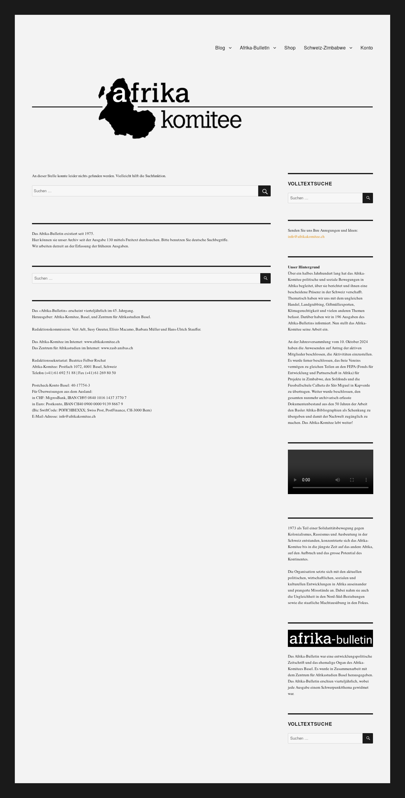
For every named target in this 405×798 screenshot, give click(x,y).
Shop (290, 47)
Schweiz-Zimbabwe (325, 47)
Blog (220, 47)
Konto (367, 47)
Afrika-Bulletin (255, 47)
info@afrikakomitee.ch (306, 236)
